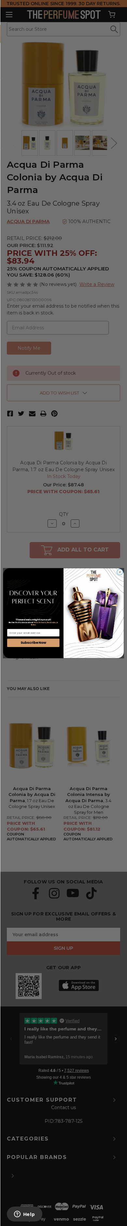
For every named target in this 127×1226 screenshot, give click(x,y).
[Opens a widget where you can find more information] (24, 1215)
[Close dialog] (120, 572)
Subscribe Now (33, 642)
